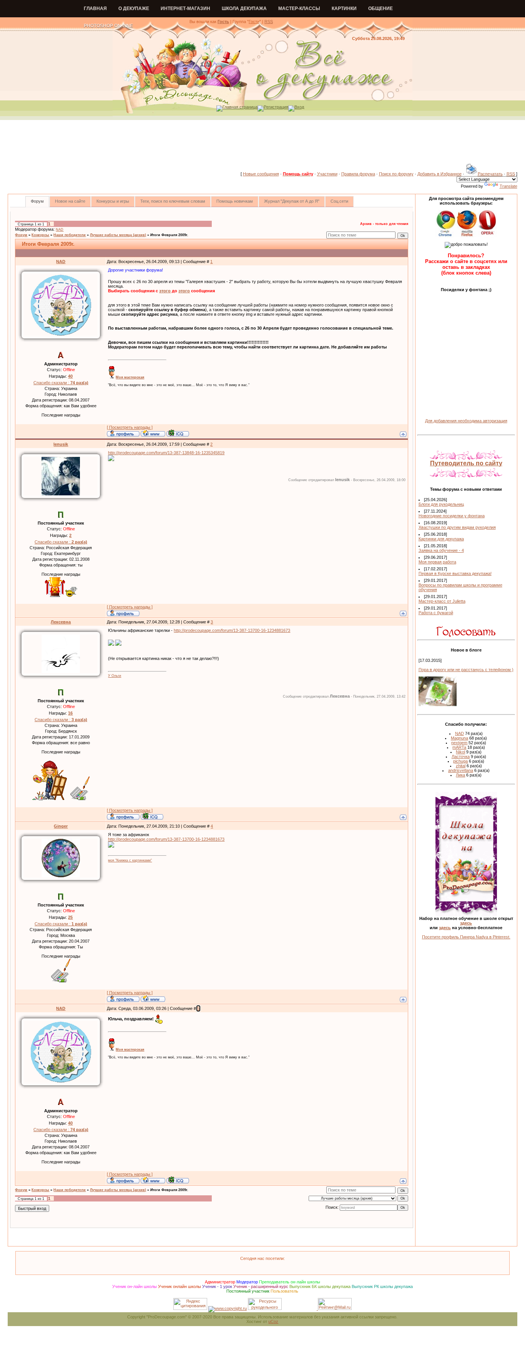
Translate (508, 186)
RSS (268, 21)
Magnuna (459, 738)
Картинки (344, 8)
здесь (466, 923)
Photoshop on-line (108, 25)
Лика (460, 775)
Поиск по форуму (396, 174)
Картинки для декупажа (441, 539)
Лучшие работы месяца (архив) (118, 235)
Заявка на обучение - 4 (441, 550)
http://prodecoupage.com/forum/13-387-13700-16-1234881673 (232, 630)
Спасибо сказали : (60, 382)
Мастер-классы (299, 8)
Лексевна (61, 622)
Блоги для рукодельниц (441, 504)
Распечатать (490, 174)
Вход (299, 107)
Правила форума (358, 174)
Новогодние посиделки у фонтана (452, 515)
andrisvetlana (460, 770)
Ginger (61, 826)
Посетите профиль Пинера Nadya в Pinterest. (466, 937)
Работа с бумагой (436, 612)
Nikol (460, 752)
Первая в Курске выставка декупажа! (455, 573)
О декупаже (133, 8)
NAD (59, 230)
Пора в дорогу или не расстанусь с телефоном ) (466, 669)
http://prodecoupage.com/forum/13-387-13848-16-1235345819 (166, 452)
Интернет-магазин (185, 8)
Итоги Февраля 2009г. (169, 235)
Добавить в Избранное (439, 174)
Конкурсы (40, 235)
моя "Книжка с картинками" (130, 860)
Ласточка (461, 756)
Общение (380, 8)
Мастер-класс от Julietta (442, 601)
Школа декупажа (244, 8)
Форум (21, 235)
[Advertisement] (262, 145)
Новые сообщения (261, 174)
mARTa (459, 747)
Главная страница (240, 107)
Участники (327, 174)
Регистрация (276, 107)
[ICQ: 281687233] (177, 433)
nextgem (459, 742)
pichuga (460, 761)
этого (165, 290)
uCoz (273, 1321)
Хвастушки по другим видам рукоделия (457, 527)
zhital (460, 765)
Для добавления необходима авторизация (466, 420)
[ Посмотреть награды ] (130, 427)
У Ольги (114, 676)
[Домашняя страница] (153, 433)
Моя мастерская (130, 377)
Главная (95, 8)
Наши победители (69, 235)
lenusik (60, 444)
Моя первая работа (437, 562)
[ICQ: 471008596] (152, 816)
